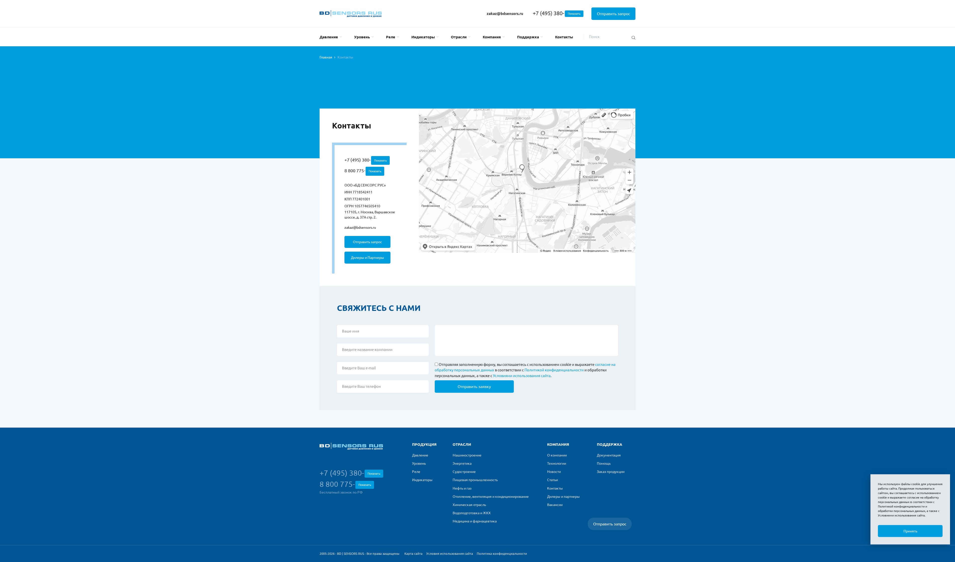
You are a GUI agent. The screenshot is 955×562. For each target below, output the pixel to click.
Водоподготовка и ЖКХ (472, 513)
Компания (492, 37)
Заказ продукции (610, 472)
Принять (910, 531)
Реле (390, 37)
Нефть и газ (462, 488)
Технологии (556, 463)
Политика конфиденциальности (502, 553)
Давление (329, 37)
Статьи (552, 480)
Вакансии (555, 505)
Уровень (362, 37)
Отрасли (459, 37)
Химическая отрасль (469, 505)
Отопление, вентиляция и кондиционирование (491, 497)
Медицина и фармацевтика (475, 521)
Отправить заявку (474, 386)
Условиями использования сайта (522, 376)
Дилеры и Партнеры (367, 258)
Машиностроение (467, 455)
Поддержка (528, 37)
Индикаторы (423, 37)
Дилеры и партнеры (563, 497)
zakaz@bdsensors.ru (505, 13)
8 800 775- (362, 170)
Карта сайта (413, 553)
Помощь (604, 463)
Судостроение (464, 472)
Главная (326, 57)
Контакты (564, 37)
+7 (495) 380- (556, 13)
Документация (609, 455)
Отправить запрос (613, 13)
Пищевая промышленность (475, 480)
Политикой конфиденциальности (554, 370)
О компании (557, 455)
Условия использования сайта (449, 553)
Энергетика (462, 463)
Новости (554, 472)
